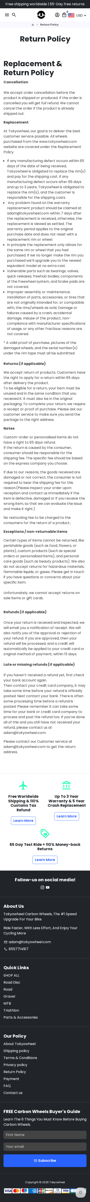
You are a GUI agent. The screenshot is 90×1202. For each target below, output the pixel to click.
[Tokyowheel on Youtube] (47, 887)
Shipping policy (16, 1050)
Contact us (12, 1092)
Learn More (23, 820)
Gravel (9, 996)
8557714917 (16, 948)
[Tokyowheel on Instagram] (42, 887)
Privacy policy (15, 1064)
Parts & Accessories (20, 1017)
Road (7, 989)
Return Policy (49, 24)
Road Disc (11, 982)
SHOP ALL (11, 975)
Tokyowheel (57, 1182)
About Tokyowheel (19, 1043)
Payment (11, 1078)
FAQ (7, 1085)
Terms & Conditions (20, 1057)
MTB (7, 1003)
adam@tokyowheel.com (27, 941)
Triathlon (11, 1010)
